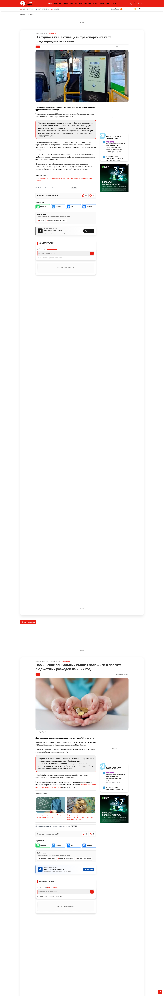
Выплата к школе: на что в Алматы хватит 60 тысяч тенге (49, 816)
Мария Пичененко (55, 661)
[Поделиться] (160, 992)
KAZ (142, 3)
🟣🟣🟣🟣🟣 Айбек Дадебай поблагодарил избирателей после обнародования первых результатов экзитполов (115, 145)
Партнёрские (105, 3)
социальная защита (66, 859)
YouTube (115, 3)
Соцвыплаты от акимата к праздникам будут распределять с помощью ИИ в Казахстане (80, 817)
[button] (135, 9)
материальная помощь (47, 859)
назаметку (53, 33)
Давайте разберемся (70, 3)
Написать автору (123, 47)
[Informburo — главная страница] (28, 3)
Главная (22, 14)
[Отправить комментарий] (92, 253)
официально (66, 661)
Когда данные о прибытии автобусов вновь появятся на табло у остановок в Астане (64, 179)
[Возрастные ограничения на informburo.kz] (130, 3)
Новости (49, 3)
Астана (41, 220)
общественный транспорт (57, 220)
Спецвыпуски (93, 3)
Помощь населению (84, 859)
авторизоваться (52, 249)
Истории (57, 3)
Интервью (83, 3)
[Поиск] (134, 3)
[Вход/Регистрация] (138, 3)
